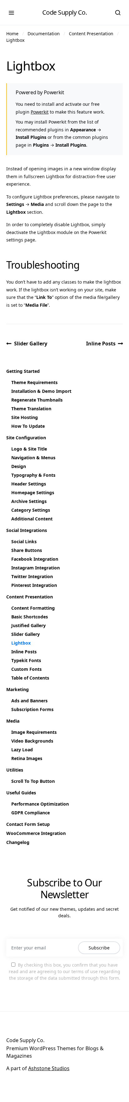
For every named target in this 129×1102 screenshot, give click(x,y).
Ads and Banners (29, 701)
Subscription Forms (32, 709)
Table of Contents (30, 678)
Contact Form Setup (28, 824)
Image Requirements (34, 732)
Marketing (17, 689)
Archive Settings (29, 501)
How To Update (28, 426)
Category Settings (30, 510)
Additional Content (32, 519)
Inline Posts (101, 343)
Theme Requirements (34, 382)
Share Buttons (26, 550)
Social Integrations (26, 530)
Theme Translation (31, 409)
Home (12, 34)
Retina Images (26, 758)
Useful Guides (21, 793)
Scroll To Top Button (33, 781)
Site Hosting (24, 417)
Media (12, 721)
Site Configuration (26, 438)
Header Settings (28, 484)
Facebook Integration (34, 559)
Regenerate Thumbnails (37, 400)
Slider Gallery (30, 343)
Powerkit (40, 112)
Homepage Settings (32, 492)
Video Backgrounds (32, 741)
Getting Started (23, 371)
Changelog (17, 842)
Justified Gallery (28, 625)
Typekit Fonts (26, 660)
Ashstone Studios (49, 1068)
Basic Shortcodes (29, 617)
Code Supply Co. (64, 12)
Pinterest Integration (34, 585)
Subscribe (99, 948)
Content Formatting (33, 608)
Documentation (44, 34)
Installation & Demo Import (41, 391)
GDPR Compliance (30, 813)
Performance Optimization (40, 804)
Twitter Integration (32, 576)
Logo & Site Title (29, 449)
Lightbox (15, 40)
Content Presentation (91, 34)
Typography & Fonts (33, 475)
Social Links (24, 541)
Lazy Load (22, 750)
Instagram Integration (35, 568)
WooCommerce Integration (36, 833)
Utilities (14, 770)
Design (18, 466)
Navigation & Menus (33, 458)
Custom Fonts (26, 669)
